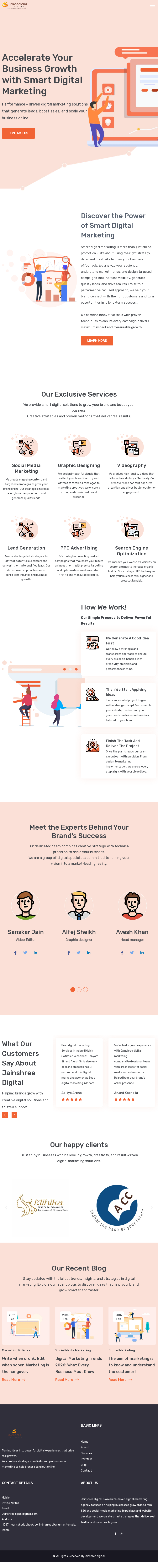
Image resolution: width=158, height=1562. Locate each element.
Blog (84, 1465)
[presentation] (5, 1115)
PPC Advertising (79, 548)
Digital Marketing (121, 1350)
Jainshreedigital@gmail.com (20, 1514)
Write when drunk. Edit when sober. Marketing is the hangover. (25, 1365)
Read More (11, 1380)
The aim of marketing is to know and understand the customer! (131, 1365)
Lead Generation (26, 548)
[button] (72, 989)
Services (86, 1453)
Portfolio (87, 1459)
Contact (86, 1470)
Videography (131, 465)
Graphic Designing (79, 465)
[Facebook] (115, 1533)
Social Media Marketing (73, 1350)
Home (84, 1441)
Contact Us (18, 133)
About (85, 1447)
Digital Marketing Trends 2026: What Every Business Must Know (78, 1365)
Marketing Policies (16, 1350)
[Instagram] (121, 1533)
